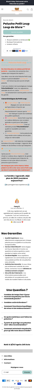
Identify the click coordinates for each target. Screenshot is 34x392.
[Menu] (2, 9)
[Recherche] (28, 10)
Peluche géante (10, 387)
